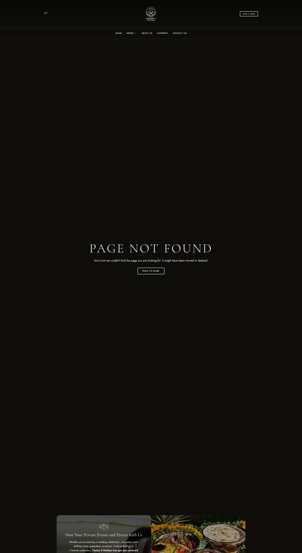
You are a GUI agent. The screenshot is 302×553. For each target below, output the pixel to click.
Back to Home (151, 270)
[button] (249, 13)
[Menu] (45, 13)
